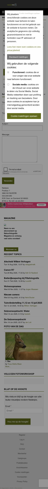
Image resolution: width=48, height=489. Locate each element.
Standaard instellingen (18, 56)
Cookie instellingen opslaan (29, 13)
